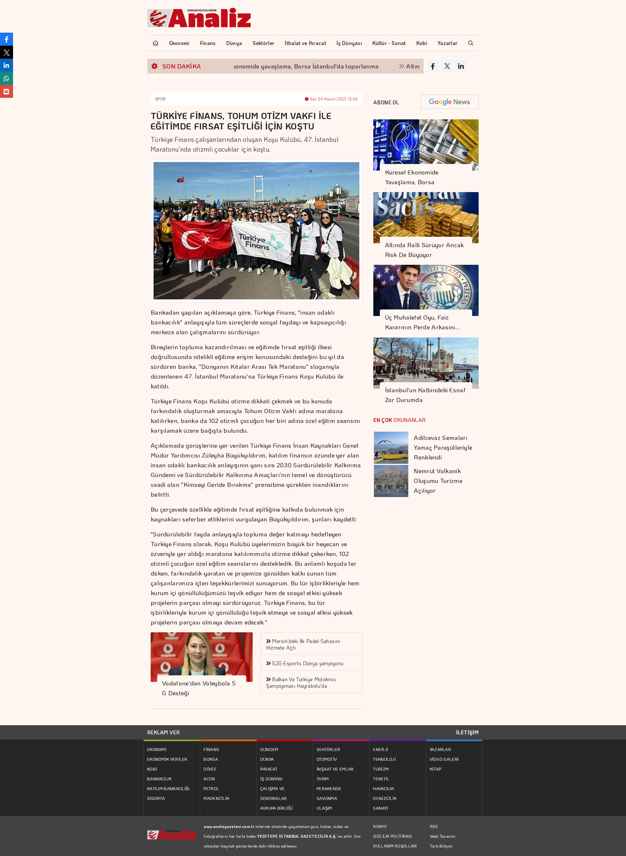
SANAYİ (380, 808)
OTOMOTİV (327, 759)
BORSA (210, 759)
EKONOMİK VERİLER (167, 759)
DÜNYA (267, 759)
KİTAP (435, 769)
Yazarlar (447, 42)
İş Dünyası (349, 42)
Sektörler (264, 42)
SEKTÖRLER (328, 749)
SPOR (160, 98)
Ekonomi (179, 42)
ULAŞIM (324, 808)
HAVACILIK (383, 788)
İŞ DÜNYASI (271, 778)
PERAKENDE (329, 788)
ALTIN (209, 778)
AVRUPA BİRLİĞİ (276, 808)
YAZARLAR (440, 749)
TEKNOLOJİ (384, 759)
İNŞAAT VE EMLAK (335, 769)
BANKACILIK (159, 778)
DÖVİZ (209, 769)
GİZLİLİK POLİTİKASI (392, 836)
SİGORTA (156, 798)
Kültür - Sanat (389, 42)
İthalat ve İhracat (305, 42)
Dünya (234, 42)
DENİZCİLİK (384, 798)
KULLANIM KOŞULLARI (395, 845)
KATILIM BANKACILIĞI (168, 788)
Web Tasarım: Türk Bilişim (443, 840)
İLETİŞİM (467, 732)
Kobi (421, 42)
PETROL (211, 788)
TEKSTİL (381, 778)
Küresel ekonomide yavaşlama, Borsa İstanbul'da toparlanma (269, 66)
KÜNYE (380, 826)
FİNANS (211, 749)
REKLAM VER (163, 732)
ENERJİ (380, 749)
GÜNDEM (269, 749)
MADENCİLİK (216, 798)
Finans (208, 42)
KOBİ (152, 769)
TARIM (323, 778)
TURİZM (381, 769)
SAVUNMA (327, 798)
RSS (434, 826)
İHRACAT (269, 769)
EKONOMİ (156, 749)
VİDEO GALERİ (444, 759)
